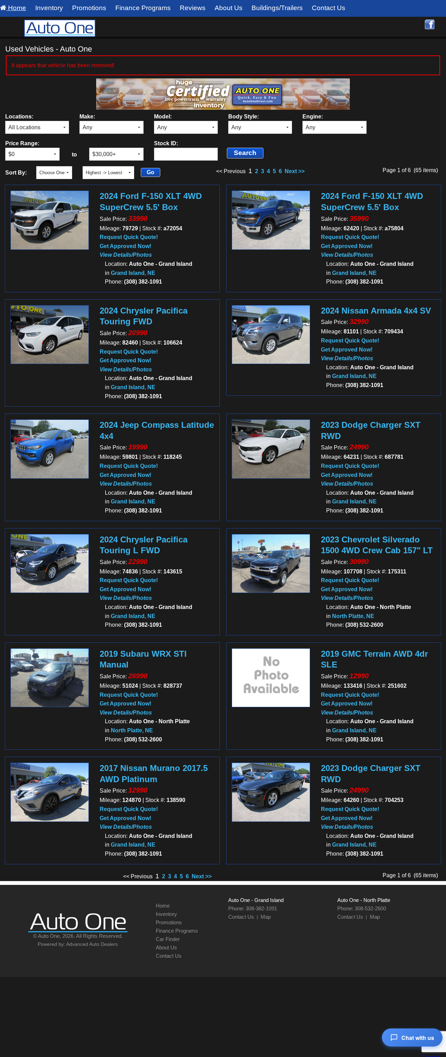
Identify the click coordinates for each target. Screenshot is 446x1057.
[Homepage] (59, 27)
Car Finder (168, 939)
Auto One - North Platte (363, 900)
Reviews (193, 7)
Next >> (295, 171)
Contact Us (328, 7)
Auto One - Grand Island (256, 900)
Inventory (49, 7)
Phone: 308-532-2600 (361, 908)
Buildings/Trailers (277, 7)
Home (16, 7)
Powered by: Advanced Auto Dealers (78, 944)
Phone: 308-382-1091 (252, 908)
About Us (229, 7)
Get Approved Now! (125, 246)
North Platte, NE (353, 616)
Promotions (89, 7)
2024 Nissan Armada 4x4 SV (376, 310)
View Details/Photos (126, 255)
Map (266, 917)
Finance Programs (143, 7)
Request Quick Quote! (129, 237)
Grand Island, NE (133, 273)
